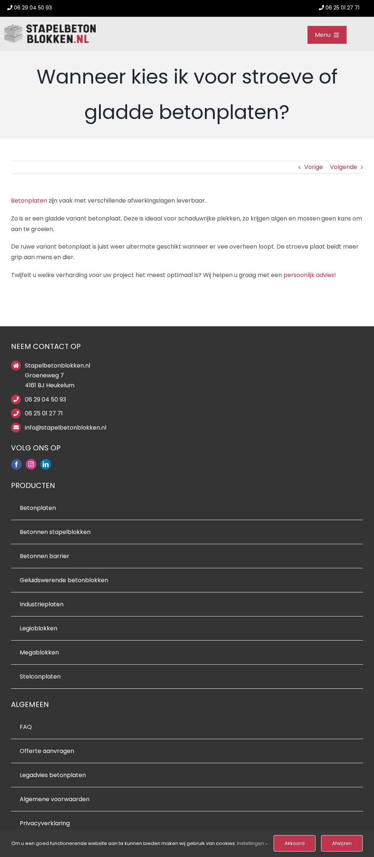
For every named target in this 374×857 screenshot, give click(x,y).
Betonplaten (29, 200)
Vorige (313, 167)
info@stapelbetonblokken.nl (65, 427)
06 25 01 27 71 (44, 413)
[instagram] (31, 464)
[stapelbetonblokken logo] (50, 27)
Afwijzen (342, 843)
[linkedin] (45, 464)
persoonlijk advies (308, 275)
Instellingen (251, 843)
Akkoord (295, 843)
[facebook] (16, 464)
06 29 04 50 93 (45, 399)
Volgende (343, 167)
